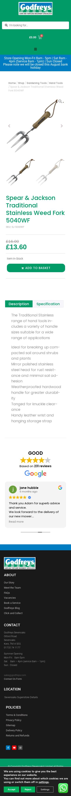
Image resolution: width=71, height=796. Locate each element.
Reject (28, 789)
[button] (35, 49)
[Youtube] (14, 747)
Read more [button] (16, 522)
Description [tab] (19, 303)
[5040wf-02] (35, 126)
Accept (11, 789)
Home (12, 83)
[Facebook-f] (8, 747)
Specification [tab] (48, 303)
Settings (45, 789)
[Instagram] (20, 747)
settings (44, 782)
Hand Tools (56, 83)
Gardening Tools (37, 83)
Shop (21, 83)
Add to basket (37, 268)
